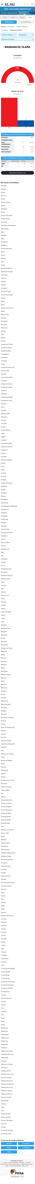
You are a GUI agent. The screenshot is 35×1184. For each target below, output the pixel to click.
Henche (3, 539)
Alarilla (3, 199)
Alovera (3, 255)
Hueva (2, 582)
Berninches (4, 324)
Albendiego (4, 209)
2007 (30, 17)
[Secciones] (2, 4)
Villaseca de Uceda (6, 1097)
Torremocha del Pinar (7, 988)
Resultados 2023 (13, 13)
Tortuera (3, 1001)
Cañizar (3, 364)
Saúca (2, 892)
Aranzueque (4, 275)
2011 (21, 17)
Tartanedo (4, 939)
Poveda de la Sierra (6, 803)
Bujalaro (3, 337)
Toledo (9, 1152)
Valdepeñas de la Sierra (7, 1054)
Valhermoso (4, 1067)
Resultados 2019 (24, 13)
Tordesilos (4, 962)
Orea (2, 750)
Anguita (3, 265)
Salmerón (3, 879)
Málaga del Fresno (6, 628)
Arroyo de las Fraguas (7, 294)
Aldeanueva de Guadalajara (8, 225)
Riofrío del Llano (5, 849)
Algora (3, 232)
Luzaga (3, 618)
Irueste (3, 598)
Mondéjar (3, 711)
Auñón (2, 304)
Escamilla (3, 473)
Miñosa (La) (4, 688)
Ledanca (3, 608)
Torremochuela (5, 991)
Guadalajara (4, 536)
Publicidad (21, 1162)
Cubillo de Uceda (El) (6, 460)
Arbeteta (3, 281)
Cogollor (3, 437)
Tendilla (3, 942)
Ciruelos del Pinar (6, 430)
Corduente (4, 456)
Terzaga (3, 945)
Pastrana (3, 767)
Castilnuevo (4, 394)
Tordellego (4, 955)
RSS (27, 1166)
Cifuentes (3, 420)
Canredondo (4, 357)
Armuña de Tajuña (6, 291)
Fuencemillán (4, 503)
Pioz (2, 793)
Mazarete (3, 658)
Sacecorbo (4, 869)
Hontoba (3, 562)
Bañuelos (3, 318)
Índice (23, 1166)
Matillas (3, 654)
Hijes (2, 552)
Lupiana (3, 615)
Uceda (2, 1018)
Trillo (2, 1014)
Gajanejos (3, 522)
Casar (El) (3, 374)
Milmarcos (4, 684)
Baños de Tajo (5, 314)
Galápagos (4, 526)
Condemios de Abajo (6, 443)
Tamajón (3, 929)
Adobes (3, 192)
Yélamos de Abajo (6, 1114)
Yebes (2, 1107)
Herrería (3, 545)
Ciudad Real (26, 1143)
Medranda (4, 664)
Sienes (3, 909)
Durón (2, 466)
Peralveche (4, 783)
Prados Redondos (6, 816)
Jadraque (3, 602)
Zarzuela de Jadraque (7, 1130)
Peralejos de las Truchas (7, 780)
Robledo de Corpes (6, 856)
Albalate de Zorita (6, 202)
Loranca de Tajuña (6, 612)
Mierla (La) (4, 678)
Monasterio (4, 707)
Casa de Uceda (5, 370)
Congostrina (4, 450)
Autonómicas (26, 22)
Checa (2, 407)
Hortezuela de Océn (6, 569)
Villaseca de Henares (7, 1094)
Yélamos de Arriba (6, 1117)
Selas (2, 899)
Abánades (3, 186)
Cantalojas (4, 361)
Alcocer (3, 212)
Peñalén (3, 773)
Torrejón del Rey (5, 978)
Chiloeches (4, 417)
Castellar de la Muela (6, 387)
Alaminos (3, 195)
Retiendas (3, 839)
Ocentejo (3, 734)
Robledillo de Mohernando (8, 853)
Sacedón (3, 872)
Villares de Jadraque (6, 1090)
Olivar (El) (3, 737)
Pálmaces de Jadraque (7, 754)
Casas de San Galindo (7, 377)
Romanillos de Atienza (7, 859)
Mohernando (4, 701)
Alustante (3, 258)
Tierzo (2, 948)
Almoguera (4, 245)
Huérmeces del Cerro (7, 575)
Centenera (4, 403)
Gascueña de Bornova (7, 532)
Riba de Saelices (5, 843)
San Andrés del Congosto (8, 882)
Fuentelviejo (4, 516)
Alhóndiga (3, 235)
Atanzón (3, 298)
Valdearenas (4, 1031)
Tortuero (3, 1005)
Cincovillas (4, 423)
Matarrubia (4, 651)
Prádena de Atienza (6, 813)
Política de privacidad (6, 1164)
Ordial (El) (3, 747)
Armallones (4, 288)
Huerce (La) (4, 572)
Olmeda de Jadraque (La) (8, 744)
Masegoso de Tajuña (6, 648)
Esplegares (4, 486)
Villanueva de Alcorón (7, 1081)
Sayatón (3, 896)
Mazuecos (4, 661)
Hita (2, 555)
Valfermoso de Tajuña (7, 1064)
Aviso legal (27, 1162)
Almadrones (4, 242)
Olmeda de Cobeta (6, 740)
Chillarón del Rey (5, 413)
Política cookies (16, 1164)
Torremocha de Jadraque (8, 981)
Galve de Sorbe (5, 529)
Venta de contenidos (13, 1162)
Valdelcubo (4, 1047)
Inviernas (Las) (5, 595)
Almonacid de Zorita (6, 248)
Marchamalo (4, 645)
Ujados (3, 1021)
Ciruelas (3, 427)
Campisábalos (5, 354)
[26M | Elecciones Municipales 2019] (18, 9)
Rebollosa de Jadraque (7, 830)
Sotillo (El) (3, 922)
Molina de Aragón (5, 704)
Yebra (2, 1110)
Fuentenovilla (4, 519)
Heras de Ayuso (5, 542)
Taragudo (3, 932)
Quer (2, 826)
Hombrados (4, 559)
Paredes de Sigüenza (7, 760)
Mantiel (3, 638)
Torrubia (3, 995)
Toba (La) (3, 952)
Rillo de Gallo (4, 846)
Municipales (9, 22)
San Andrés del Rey (6, 886)
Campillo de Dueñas (6, 347)
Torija (2, 965)
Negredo (3, 730)
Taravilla (3, 935)
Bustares (3, 341)
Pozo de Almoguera (6, 806)
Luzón (2, 621)
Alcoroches (4, 222)
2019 (5, 17)
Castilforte (4, 390)
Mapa (7, 1166)
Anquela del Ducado (6, 268)
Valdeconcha (4, 1041)
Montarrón (4, 714)
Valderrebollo (4, 1057)
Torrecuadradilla (5, 972)
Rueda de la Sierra (6, 866)
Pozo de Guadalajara (6, 810)
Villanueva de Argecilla (7, 1084)
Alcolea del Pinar (5, 219)
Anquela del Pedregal (7, 271)
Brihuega (3, 331)
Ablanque (3, 189)
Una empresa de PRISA (17, 1172)
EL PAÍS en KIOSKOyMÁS (15, 1166)
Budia (2, 334)
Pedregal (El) (4, 770)
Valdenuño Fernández (7, 1051)
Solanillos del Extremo (7, 915)
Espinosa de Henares (6, 483)
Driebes (3, 463)
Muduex (3, 724)
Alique (2, 238)
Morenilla (3, 721)
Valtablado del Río (6, 1071)
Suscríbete (26, 4)
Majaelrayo (4, 625)
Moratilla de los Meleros (7, 717)
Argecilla (3, 285)
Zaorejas (3, 1127)
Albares (3, 205)
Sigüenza (3, 912)
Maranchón (4, 641)
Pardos (3, 757)
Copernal (3, 453)
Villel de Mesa (4, 1100)
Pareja (3, 763)
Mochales (3, 697)
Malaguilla (4, 631)
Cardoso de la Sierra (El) (7, 367)
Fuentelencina (5, 509)
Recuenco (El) (5, 833)
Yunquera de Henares (7, 1120)
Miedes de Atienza (6, 674)
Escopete (3, 479)
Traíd (2, 1008)
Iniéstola (3, 592)
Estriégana (4, 493)
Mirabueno (4, 691)
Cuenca (9, 1147)
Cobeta (3, 433)
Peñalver (3, 777)
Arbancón (3, 278)
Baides (3, 311)
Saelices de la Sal (6, 876)
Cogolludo (3, 440)
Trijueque (3, 1011)
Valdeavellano (5, 1034)
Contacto (5, 1162)
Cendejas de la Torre (6, 400)
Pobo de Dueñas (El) (6, 800)
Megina (3, 668)
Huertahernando (5, 579)
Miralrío (3, 694)
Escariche (3, 476)
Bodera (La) (4, 328)
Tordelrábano (4, 958)
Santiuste (3, 889)
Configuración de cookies (27, 1164)
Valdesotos (4, 1061)
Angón (2, 261)
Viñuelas (3, 1104)
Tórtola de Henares (6, 998)
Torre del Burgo (5, 975)
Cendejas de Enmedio (7, 397)
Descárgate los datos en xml (17, 173)
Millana (3, 681)
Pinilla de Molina (5, 790)
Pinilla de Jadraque (6, 787)
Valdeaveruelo (5, 1038)
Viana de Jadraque (6, 1077)
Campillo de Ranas (6, 351)
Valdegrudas (4, 1044)
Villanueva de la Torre (7, 1087)
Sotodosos (4, 925)
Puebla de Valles (5, 823)
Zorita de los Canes (6, 1133)
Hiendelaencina (5, 549)
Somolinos (4, 919)
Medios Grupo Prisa (17, 1176)
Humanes (3, 585)
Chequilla (3, 410)
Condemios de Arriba (6, 446)
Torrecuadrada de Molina (8, 968)
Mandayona (4, 635)
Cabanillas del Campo (7, 344)
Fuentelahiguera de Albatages (9, 506)
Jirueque (3, 605)
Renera (3, 836)
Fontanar (3, 496)
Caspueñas (4, 380)
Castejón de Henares (6, 384)
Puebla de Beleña (5, 820)
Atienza (3, 301)
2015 (13, 17)
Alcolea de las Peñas (6, 215)
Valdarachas (4, 1028)
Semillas (3, 902)
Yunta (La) (4, 1123)
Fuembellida (4, 499)
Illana (2, 588)
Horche (3, 565)
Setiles (3, 905)
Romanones (4, 863)
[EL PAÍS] (10, 4)
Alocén (3, 252)
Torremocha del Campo (7, 985)
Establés (3, 489)
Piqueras (3, 796)
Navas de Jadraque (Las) (8, 727)
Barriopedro (4, 321)
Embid (2, 470)
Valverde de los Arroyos (7, 1074)
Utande (3, 1024)
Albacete (9, 1143)
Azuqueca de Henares (7, 308)
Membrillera (4, 671)
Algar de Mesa (5, 228)
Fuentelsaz (4, 512)
